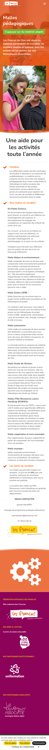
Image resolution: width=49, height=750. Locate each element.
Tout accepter (10, 743)
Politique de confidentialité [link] (23, 747)
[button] (44, 4)
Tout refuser (25, 743)
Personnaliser (39, 743)
